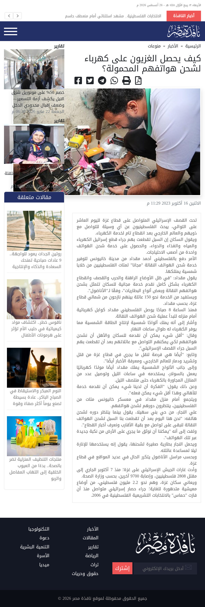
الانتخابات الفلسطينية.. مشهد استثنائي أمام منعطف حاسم (113, 16)
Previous (9, 15)
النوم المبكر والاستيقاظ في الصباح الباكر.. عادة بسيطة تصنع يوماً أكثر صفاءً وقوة (35, 397)
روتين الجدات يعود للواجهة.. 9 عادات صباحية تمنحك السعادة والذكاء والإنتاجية (35, 260)
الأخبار (173, 46)
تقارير (93, 547)
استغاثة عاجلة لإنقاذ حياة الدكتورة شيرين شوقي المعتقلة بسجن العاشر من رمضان (34, 173)
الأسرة (43, 555)
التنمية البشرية (34, 547)
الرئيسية (193, 46)
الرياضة (91, 555)
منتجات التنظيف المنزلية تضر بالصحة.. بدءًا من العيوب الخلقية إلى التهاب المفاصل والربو (35, 469)
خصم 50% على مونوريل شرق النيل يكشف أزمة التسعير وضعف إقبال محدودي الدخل (37, 98)
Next (17, 15)
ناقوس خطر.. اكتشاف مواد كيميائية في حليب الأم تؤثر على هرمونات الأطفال (36, 328)
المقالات (90, 538)
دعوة (44, 538)
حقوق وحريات (85, 573)
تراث (94, 564)
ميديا (44, 564)
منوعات (154, 46)
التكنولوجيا (38, 529)
